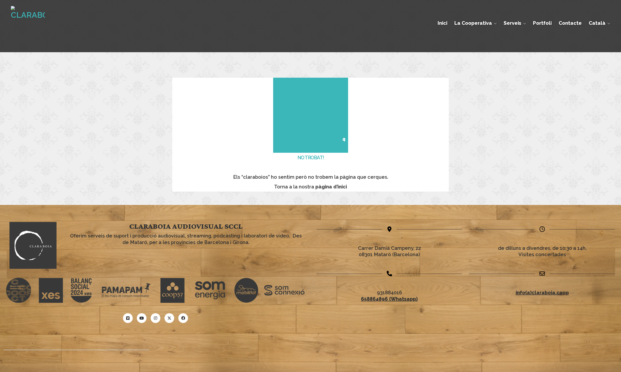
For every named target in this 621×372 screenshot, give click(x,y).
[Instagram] (155, 318)
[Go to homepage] (28, 23)
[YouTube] (142, 318)
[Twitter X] (169, 318)
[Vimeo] (128, 318)
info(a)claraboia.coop (542, 293)
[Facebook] (183, 318)
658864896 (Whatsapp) (389, 299)
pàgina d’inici (331, 187)
